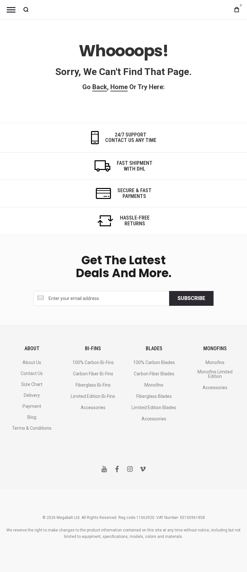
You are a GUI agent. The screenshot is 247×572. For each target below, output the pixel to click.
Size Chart (31, 384)
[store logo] (123, 10)
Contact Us (32, 373)
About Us (32, 362)
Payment (32, 406)
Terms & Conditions (31, 428)
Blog (31, 417)
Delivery (32, 395)
